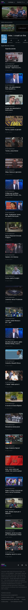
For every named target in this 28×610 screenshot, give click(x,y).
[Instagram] (22, 565)
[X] (26, 565)
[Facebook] (18, 565)
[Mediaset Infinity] (3, 2)
